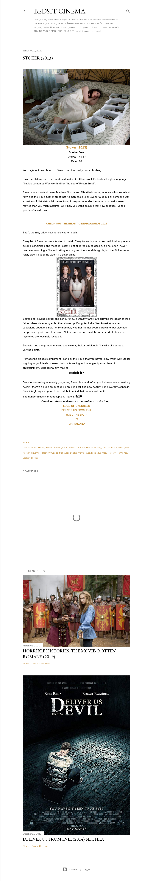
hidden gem (122, 447)
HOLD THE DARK (76, 414)
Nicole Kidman (99, 452)
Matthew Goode (49, 452)
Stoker (26, 457)
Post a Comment (41, 663)
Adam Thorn (37, 447)
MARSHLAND (76, 423)
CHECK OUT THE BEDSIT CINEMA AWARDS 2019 (76, 223)
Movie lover (84, 452)
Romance (122, 452)
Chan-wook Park (71, 447)
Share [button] (26, 442)
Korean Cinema (31, 452)
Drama (86, 447)
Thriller (34, 457)
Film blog (96, 447)
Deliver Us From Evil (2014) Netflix (63, 839)
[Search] (128, 10)
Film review (108, 447)
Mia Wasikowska (68, 452)
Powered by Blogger (79, 869)
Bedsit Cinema (59, 11)
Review (112, 452)
